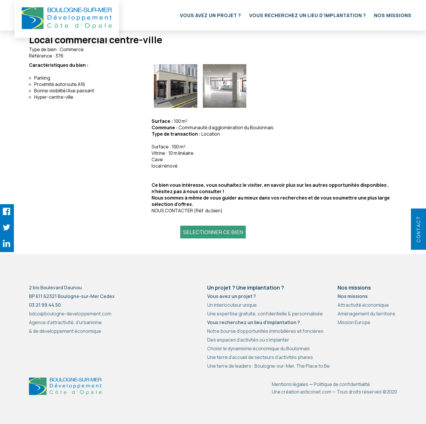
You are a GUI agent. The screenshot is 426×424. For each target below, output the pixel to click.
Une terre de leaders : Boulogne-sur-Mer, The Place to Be (268, 366)
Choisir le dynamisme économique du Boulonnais (258, 348)
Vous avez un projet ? (210, 15)
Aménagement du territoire (366, 313)
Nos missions (393, 15)
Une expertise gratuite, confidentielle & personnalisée (265, 313)
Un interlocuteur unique (232, 305)
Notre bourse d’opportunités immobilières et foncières (265, 331)
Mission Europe (354, 322)
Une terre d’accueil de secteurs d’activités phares (260, 357)
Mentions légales (290, 384)
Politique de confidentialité (342, 384)
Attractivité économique (363, 305)
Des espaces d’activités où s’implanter (248, 340)
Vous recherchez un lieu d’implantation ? (307, 15)
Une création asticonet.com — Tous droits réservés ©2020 (334, 392)
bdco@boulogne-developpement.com (70, 313)
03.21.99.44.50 (45, 305)
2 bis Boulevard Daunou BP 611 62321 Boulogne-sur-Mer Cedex (72, 291)
